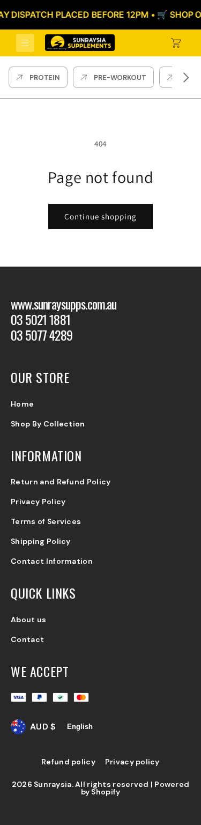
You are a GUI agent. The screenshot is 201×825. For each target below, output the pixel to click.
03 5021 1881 (40, 319)
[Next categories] (186, 77)
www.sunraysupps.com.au (64, 304)
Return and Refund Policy (61, 482)
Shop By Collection (48, 424)
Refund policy (68, 761)
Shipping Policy (41, 541)
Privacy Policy (38, 501)
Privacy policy (132, 761)
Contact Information (52, 561)
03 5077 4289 (41, 335)
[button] (25, 43)
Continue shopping (100, 216)
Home (22, 404)
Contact (27, 639)
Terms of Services (46, 521)
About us (29, 619)
